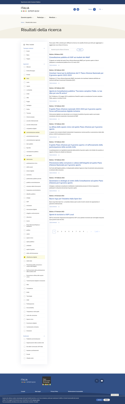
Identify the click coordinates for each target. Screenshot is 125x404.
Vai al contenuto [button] (53, 65)
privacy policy (36, 400)
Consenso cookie (114, 394)
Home (22, 22)
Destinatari (26, 336)
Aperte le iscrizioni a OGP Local (61, 215)
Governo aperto (26, 17)
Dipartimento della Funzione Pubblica (30, 2)
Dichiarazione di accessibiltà (75, 391)
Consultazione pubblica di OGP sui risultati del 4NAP (69, 57)
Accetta (99, 399)
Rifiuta (106, 399)
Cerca (80, 49)
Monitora (52, 17)
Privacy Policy (54, 391)
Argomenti (26, 64)
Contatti (23, 391)
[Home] (30, 9)
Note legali (38, 391)
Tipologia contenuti (28, 48)
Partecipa (40, 17)
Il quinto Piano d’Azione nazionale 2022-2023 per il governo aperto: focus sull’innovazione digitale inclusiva (75, 110)
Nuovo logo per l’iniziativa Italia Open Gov (65, 199)
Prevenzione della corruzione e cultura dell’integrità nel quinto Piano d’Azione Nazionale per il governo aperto (75, 164)
